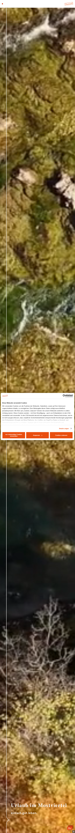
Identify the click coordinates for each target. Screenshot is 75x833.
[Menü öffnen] (2, 3)
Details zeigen (64, 428)
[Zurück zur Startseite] (69, 3)
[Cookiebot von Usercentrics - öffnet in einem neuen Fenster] (64, 395)
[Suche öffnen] (9, 3)
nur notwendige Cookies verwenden (13, 435)
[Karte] (6, 3)
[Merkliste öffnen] (7, 3)
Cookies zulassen (61, 435)
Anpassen (36, 435)
